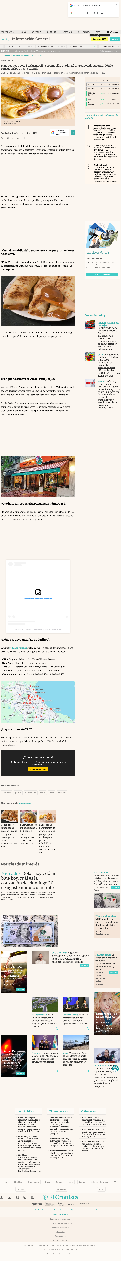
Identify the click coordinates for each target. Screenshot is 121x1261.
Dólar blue (36, 32)
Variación (99, 80)
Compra (116, 80)
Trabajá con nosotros (60, 1214)
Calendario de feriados (99, 1182)
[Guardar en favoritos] (73, 132)
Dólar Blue (18, 1182)
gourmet (18, 793)
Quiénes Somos (77, 1210)
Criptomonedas (33, 1182)
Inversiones (61, 1189)
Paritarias (20, 1189)
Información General (21, 56)
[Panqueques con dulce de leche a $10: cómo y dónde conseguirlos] (28, 816)
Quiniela (82, 1182)
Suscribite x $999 (99, 39)
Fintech (59, 1182)
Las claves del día (97, 252)
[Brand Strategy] (61, 1204)
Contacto (16, 1210)
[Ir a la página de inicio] (7, 39)
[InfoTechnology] (84, 1204)
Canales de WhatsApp (37, 1210)
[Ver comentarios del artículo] (29, 138)
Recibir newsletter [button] (103, 274)
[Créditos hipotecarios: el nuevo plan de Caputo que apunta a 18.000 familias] (76, 1004)
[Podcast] (72, 1204)
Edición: (112, 32)
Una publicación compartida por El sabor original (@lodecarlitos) (38, 629)
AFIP (116, 1182)
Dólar (23, 32)
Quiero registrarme (38, 769)
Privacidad (61, 1232)
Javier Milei (52, 32)
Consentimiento (60, 1236)
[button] (115, 1068)
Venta (109, 80)
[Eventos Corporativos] (50, 1204)
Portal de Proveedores (100, 1210)
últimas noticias (7, 32)
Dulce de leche (30, 793)
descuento (62, 793)
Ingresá (115, 39)
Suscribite (58, 1210)
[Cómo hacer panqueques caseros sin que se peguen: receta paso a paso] (9, 816)
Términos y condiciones (60, 1227)
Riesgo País (67, 32)
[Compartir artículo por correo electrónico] (23, 138)
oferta (51, 793)
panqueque (37, 56)
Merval (70, 1182)
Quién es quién (84, 32)
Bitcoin (47, 1182)
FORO (98, 32)
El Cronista (5, 56)
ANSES (101, 1189)
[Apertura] (37, 1204)
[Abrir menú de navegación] (2, 39)
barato (42, 793)
